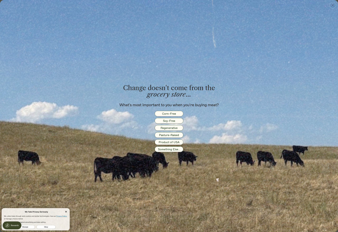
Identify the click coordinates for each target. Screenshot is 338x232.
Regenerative (169, 128)
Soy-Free (169, 120)
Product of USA (169, 142)
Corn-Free (169, 113)
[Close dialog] (332, 5)
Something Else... (169, 149)
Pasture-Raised (169, 135)
